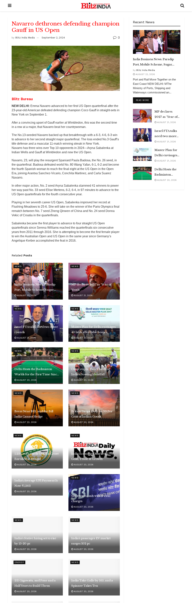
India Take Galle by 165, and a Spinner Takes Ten (92, 583)
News (18, 266)
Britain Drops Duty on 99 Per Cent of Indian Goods (91, 413)
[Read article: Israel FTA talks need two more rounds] (142, 135)
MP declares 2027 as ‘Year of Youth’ (91, 287)
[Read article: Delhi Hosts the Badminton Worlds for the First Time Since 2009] (142, 173)
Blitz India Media (25, 37)
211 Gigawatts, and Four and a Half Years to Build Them (35, 583)
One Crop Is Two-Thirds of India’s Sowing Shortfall (90, 371)
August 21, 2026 (83, 295)
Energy (19, 562)
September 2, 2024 (53, 37)
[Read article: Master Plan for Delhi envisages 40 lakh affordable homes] (142, 154)
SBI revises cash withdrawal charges (90, 498)
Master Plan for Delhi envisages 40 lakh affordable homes (93, 329)
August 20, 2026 (26, 380)
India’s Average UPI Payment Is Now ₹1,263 (36, 483)
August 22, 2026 (26, 295)
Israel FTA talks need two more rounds (36, 329)
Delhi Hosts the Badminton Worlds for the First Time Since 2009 (36, 372)
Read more (144, 100)
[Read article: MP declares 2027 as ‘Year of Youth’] (142, 115)
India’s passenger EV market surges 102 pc (90, 540)
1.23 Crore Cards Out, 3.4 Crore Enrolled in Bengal (36, 456)
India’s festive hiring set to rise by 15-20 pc (35, 540)
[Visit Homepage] (96, 5)
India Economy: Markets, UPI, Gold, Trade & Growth (92, 456)
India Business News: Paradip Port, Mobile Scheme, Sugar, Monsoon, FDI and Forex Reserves (34, 287)
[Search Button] (182, 5)
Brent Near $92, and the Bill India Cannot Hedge (33, 413)
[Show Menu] (9, 5)
